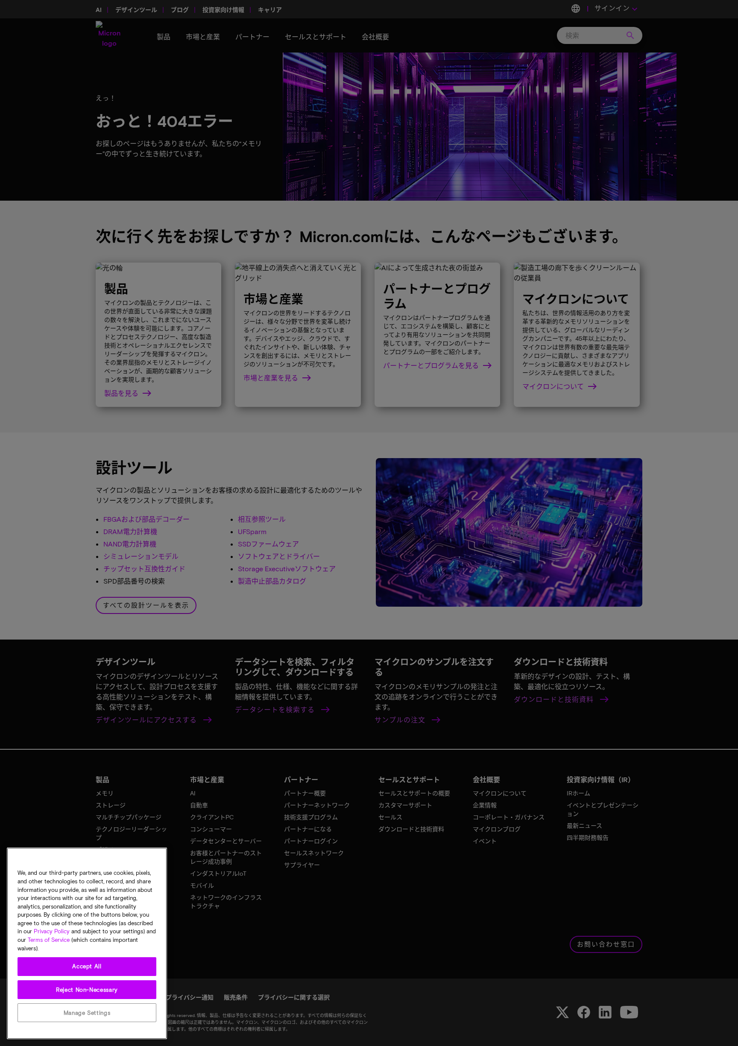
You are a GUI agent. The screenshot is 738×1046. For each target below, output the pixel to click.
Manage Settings (87, 1012)
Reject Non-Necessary (87, 989)
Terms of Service (49, 940)
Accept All (87, 966)
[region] (87, 943)
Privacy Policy (52, 931)
